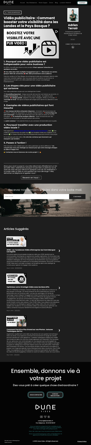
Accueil (22, 2)
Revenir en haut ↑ (31, 177)
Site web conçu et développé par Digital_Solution (12, 441)
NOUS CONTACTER (36, 395)
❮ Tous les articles (12, 12)
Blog (56, 2)
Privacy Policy (81, 441)
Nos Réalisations (31, 2)
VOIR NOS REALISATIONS (55, 395)
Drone (51, 2)
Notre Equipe (43, 2)
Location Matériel (65, 2)
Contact (82, 3)
